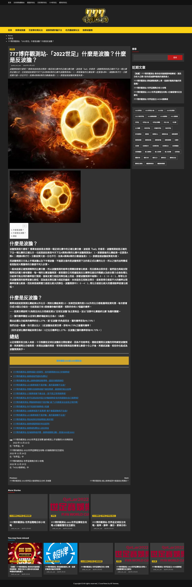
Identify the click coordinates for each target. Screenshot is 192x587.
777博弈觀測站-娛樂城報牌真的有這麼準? (31, 424)
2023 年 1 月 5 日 (26, 574)
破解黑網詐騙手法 (54, 30)
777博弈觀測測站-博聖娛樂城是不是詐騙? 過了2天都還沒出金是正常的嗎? (45, 402)
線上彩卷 (56, 561)
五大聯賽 (137, 128)
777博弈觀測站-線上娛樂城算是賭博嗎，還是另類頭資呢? (38, 380)
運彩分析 (146, 157)
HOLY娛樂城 (13, 516)
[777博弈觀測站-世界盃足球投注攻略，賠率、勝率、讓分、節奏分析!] (110, 506)
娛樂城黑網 (168, 140)
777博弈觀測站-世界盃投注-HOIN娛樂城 (151, 99)
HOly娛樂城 (174, 116)
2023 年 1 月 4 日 (61, 572)
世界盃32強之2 (111, 516)
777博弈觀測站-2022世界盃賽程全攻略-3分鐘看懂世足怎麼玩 (37, 450)
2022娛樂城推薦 (152, 116)
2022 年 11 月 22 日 (29, 65)
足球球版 (177, 151)
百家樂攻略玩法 (36, 30)
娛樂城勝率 (175, 134)
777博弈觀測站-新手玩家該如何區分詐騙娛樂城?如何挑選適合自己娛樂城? (46, 398)
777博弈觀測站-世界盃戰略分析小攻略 (27, 461)
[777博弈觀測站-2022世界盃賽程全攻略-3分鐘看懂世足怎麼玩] (69, 506)
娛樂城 (147, 134)
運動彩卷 (137, 157)
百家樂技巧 (146, 146)
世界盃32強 (146, 122)
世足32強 (166, 122)
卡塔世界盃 (147, 128)
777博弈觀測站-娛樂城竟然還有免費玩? (30, 376)
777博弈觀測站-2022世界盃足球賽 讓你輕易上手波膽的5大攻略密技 (43, 439)
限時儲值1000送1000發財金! (69, 360)
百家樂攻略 (156, 146)
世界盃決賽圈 (156, 122)
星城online (22, 561)
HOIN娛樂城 (163, 116)
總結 (15, 236)
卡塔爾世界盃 (157, 128)
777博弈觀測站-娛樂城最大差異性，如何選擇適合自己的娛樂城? (41, 372)
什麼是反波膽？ (19, 233)
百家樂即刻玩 (42, 2)
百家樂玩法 (165, 146)
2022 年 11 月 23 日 (168, 569)
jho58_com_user (16, 65)
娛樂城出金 (165, 134)
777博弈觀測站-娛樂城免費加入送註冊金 (31, 428)
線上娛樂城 (148, 151)
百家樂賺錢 (175, 146)
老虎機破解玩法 (72, 30)
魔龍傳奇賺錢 (161, 163)
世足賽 (174, 122)
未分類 (154, 561)
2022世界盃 (138, 110)
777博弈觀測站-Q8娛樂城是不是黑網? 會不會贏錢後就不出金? (40, 410)
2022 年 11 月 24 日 (67, 528)
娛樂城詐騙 (158, 140)
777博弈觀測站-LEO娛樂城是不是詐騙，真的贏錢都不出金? (39, 385)
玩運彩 (176, 140)
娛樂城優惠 (88, 30)
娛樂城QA (155, 134)
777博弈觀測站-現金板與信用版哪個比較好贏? (33, 419)
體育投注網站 (139, 163)
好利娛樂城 (138, 134)
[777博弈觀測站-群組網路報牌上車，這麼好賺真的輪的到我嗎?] (60, 553)
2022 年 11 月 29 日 (26, 528)
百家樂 (137, 146)
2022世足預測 (170, 110)
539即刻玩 (53, 2)
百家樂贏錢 (138, 151)
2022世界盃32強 (149, 110)
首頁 (9, 2)
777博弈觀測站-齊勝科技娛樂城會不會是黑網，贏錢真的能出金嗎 (42, 389)
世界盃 (12, 49)
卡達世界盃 (168, 128)
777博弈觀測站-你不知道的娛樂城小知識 (31, 406)
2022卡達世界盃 (139, 116)
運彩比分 (155, 157)
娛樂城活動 (148, 140)
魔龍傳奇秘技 (150, 163)
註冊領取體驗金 (19, 2)
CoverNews (103, 583)
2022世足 (160, 110)
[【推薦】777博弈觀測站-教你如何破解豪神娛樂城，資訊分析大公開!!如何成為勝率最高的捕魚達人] (25, 553)
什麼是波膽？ (18, 230)
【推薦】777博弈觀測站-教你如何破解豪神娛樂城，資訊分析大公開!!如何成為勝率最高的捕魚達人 (157, 75)
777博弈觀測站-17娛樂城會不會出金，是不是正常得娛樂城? (39, 393)
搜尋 (134, 49)
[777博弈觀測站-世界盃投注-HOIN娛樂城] (167, 553)
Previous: (30, 479)
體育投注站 (173, 157)
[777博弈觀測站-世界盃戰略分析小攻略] (28, 506)
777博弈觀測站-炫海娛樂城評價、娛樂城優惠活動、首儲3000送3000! (44, 432)
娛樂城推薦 (20, 30)
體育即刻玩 (63, 2)
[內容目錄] (25, 226)
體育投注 (163, 157)
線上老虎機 (168, 151)
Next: (109, 479)
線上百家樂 (158, 151)
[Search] (182, 30)
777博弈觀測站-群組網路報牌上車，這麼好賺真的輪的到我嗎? (157, 82)
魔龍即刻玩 (31, 2)
